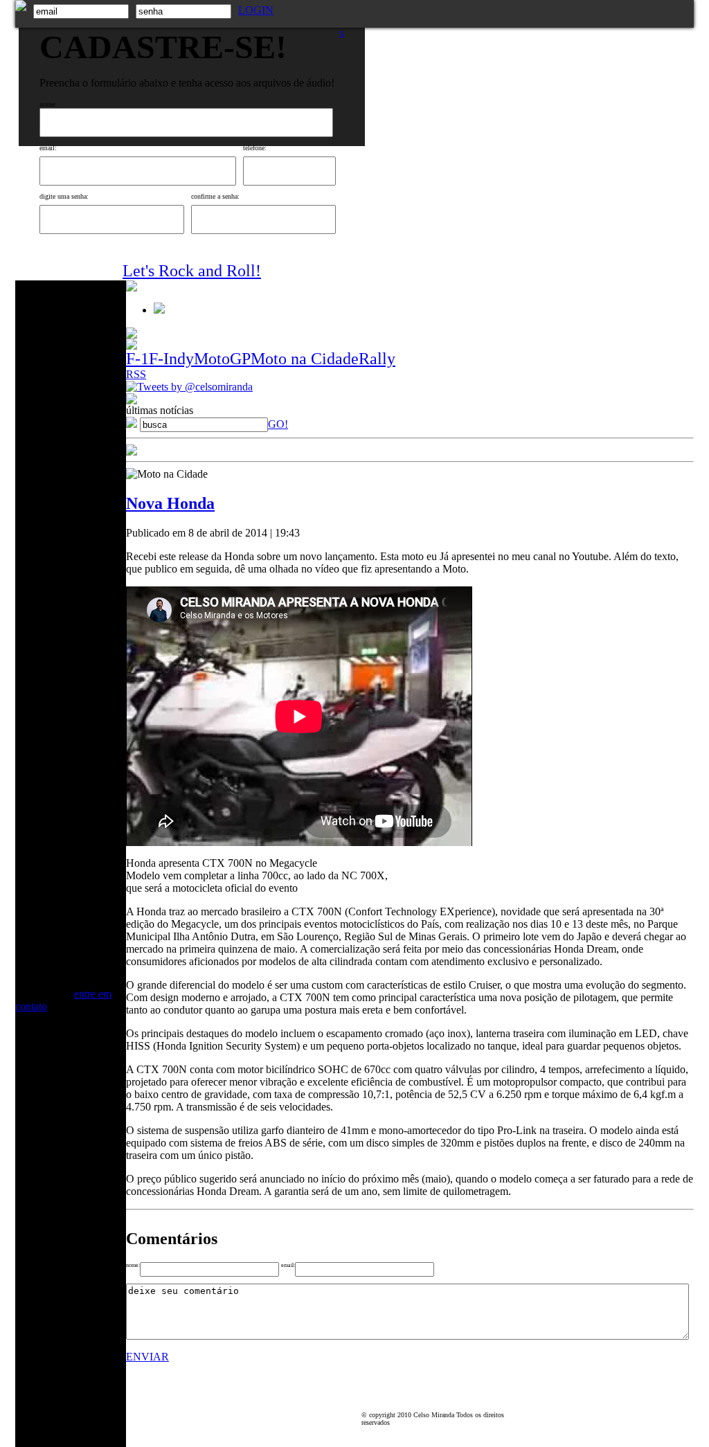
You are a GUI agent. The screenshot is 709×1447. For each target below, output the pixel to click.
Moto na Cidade (305, 359)
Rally (377, 359)
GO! (278, 424)
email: (48, 148)
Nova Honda (170, 503)
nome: (48, 104)
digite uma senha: (64, 196)
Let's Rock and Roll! (192, 271)
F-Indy (171, 359)
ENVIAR (147, 1357)
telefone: (255, 148)
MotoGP (222, 359)
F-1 (137, 359)
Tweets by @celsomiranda (195, 387)
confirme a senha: (215, 196)
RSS (136, 374)
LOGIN (255, 10)
